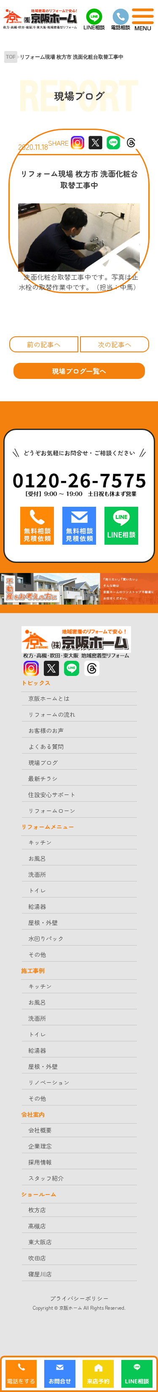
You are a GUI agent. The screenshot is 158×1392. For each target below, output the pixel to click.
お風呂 (37, 858)
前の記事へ (44, 344)
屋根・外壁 (43, 922)
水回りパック (46, 938)
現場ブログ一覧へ (79, 371)
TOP (11, 57)
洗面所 (37, 874)
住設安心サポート (51, 794)
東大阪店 (40, 1242)
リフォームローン (51, 810)
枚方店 (37, 1209)
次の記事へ (114, 344)
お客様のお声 (46, 730)
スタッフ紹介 (46, 1178)
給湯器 (37, 906)
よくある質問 (46, 746)
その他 (37, 954)
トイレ (37, 890)
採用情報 (40, 1162)
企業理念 (40, 1146)
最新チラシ (43, 778)
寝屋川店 (40, 1274)
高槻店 (37, 1226)
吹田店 (37, 1258)
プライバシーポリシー (79, 1298)
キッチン (40, 842)
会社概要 (40, 1130)
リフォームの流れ (51, 714)
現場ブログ (43, 762)
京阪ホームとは (49, 698)
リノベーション (49, 1082)
